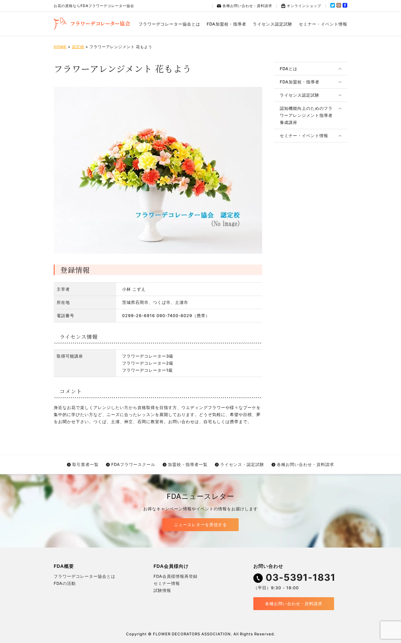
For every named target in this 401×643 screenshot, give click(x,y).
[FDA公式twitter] (332, 6)
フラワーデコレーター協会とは (169, 23)
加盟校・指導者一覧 (188, 464)
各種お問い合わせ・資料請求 (247, 6)
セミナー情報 (167, 583)
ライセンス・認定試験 (242, 464)
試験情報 (162, 590)
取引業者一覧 (85, 464)
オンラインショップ (304, 6)
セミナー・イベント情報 (323, 23)
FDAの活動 (65, 583)
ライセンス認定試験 (272, 23)
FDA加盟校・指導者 (226, 23)
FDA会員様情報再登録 (176, 576)
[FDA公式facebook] (345, 6)
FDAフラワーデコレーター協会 (92, 24)
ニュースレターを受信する (200, 524)
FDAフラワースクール (133, 464)
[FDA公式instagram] (338, 6)
